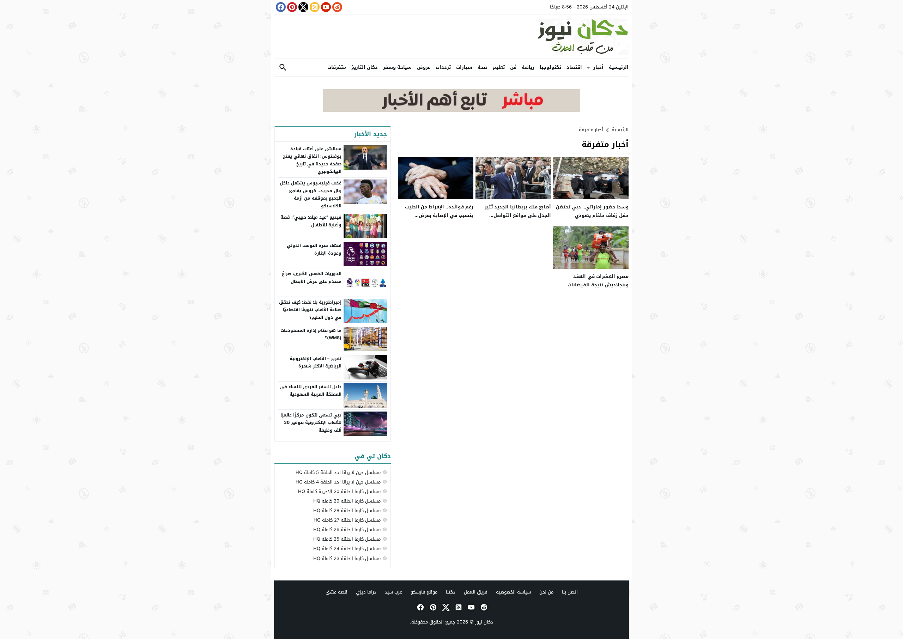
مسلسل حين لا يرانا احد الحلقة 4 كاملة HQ (338, 481)
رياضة (528, 67)
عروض (423, 67)
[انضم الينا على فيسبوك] (280, 7)
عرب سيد (393, 592)
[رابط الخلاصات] (314, 7)
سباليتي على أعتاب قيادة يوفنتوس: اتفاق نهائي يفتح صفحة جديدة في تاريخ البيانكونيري (312, 160)
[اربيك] (451, 110)
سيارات (464, 67)
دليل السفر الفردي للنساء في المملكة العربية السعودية (310, 390)
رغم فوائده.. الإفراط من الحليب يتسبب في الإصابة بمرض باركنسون (439, 215)
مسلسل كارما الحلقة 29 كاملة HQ (347, 501)
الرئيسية (619, 67)
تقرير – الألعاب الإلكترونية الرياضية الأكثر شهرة (315, 362)
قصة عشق (336, 592)
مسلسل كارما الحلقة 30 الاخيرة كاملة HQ (339, 491)
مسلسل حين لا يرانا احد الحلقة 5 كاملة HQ (338, 472)
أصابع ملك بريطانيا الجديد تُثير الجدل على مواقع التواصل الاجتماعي (518, 215)
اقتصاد (574, 67)
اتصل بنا (570, 592)
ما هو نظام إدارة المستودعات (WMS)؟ (310, 334)
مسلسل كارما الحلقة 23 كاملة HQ (347, 558)
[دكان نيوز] (451, 36)
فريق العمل (475, 592)
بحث (282, 67)
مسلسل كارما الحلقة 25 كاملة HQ (347, 539)
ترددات (443, 67)
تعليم (499, 67)
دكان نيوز (484, 621)
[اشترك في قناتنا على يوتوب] (325, 7)
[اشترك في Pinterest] (291, 7)
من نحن (546, 592)
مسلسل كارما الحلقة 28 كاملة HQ (347, 510)
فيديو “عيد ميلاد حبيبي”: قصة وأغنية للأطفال (310, 221)
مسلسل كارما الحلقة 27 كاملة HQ (347, 520)
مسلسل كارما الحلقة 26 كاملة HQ (347, 529)
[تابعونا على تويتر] (302, 7)
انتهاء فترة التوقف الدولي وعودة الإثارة (314, 249)
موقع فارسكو (424, 592)
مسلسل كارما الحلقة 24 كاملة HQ (347, 548)
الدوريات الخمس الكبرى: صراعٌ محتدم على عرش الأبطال (311, 277)
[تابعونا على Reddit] (336, 7)
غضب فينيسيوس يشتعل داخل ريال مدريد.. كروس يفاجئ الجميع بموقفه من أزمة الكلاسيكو (310, 194)
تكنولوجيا (550, 67)
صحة (482, 67)
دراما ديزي (366, 592)
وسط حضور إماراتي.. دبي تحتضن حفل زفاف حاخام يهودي (592, 210)
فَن (513, 67)
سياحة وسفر (397, 67)
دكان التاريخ (364, 67)
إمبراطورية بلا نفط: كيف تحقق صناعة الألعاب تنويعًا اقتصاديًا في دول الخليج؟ (310, 309)
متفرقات (336, 67)
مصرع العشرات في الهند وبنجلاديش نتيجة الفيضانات (598, 280)
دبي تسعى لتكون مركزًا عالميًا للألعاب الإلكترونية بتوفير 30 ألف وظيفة (310, 422)
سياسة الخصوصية (513, 592)
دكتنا (450, 592)
